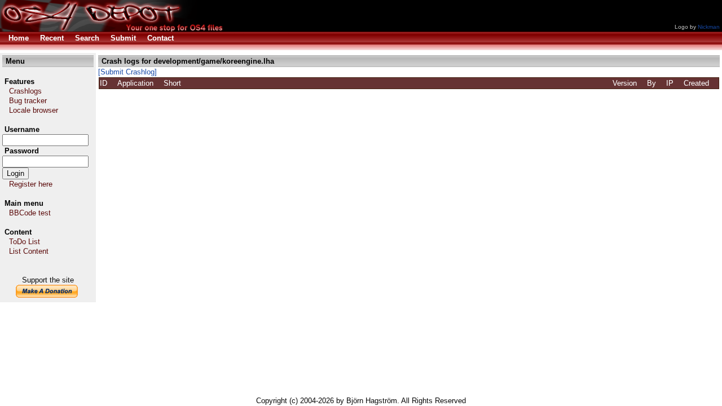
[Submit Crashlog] (127, 72)
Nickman (709, 27)
